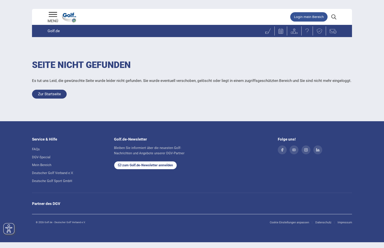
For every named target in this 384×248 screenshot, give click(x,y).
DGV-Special (41, 157)
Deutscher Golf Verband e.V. (53, 173)
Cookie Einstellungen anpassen (289, 222)
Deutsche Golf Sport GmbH (52, 181)
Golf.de (54, 31)
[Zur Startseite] (53, 15)
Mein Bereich (41, 165)
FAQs (36, 149)
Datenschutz (323, 222)
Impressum (345, 222)
